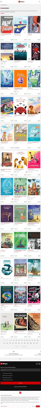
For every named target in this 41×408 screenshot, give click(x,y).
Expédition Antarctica (4, 88)
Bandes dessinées (4, 4)
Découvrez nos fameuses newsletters (20, 386)
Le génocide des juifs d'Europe (6, 34)
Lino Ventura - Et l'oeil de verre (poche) (19, 332)
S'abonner (20, 383)
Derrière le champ (4, 331)
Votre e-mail (3, 369)
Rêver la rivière (30, 88)
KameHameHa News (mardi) (8, 379)
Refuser (33, 406)
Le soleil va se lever (4, 61)
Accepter (38, 406)
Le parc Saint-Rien (17, 34)
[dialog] (20, 399)
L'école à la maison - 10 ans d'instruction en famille (18, 89)
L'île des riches (30, 277)
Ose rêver (16, 142)
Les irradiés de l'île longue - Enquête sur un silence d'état (20, 251)
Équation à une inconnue (5, 196)
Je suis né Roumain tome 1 (18, 223)
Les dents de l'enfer (17, 61)
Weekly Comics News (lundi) (8, 375)
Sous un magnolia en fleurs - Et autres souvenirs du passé (20, 197)
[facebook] (37, 364)
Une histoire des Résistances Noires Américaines (34, 305)
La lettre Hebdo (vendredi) (7, 373)
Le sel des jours (30, 61)
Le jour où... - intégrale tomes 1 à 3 (33, 142)
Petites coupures (31, 250)
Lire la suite (2, 13)
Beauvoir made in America (5, 115)
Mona (2, 277)
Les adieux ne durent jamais (18, 169)
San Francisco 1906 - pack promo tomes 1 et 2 (6, 170)
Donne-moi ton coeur (17, 277)
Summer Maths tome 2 (31, 115)
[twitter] (39, 364)
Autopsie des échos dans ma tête (19, 115)
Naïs (28, 196)
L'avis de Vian (3, 250)
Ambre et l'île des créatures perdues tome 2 (20, 305)
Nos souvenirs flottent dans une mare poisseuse (7, 305)
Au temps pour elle (31, 169)
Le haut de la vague (31, 331)
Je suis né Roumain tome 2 (5, 223)
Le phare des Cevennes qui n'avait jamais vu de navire (33, 224)
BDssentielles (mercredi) (7, 377)
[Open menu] (1, 1)
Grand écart (30, 34)
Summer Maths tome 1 (4, 142)
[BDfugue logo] (21, 1)
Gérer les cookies (4, 406)
